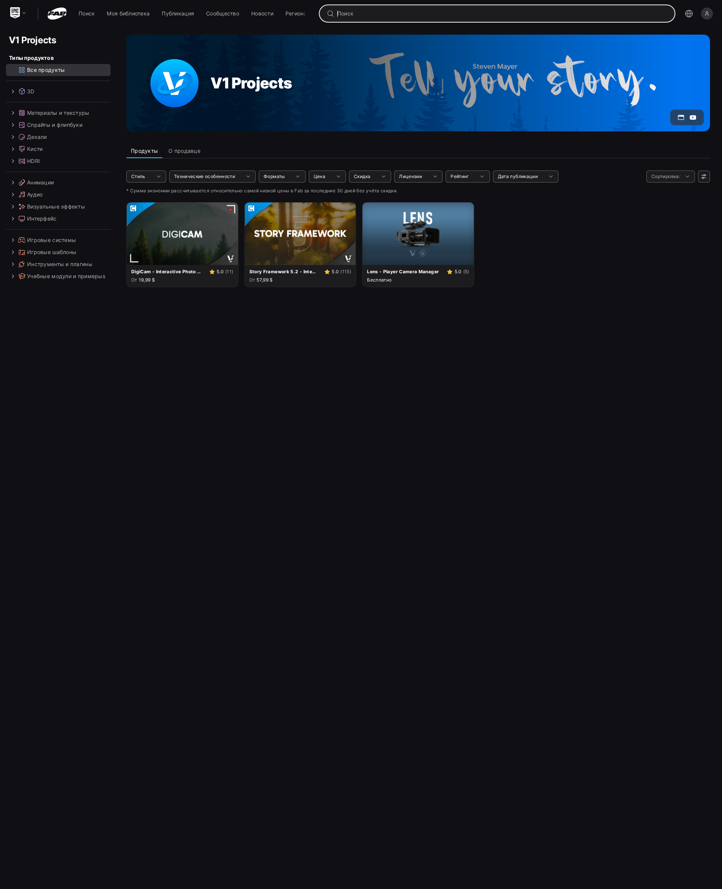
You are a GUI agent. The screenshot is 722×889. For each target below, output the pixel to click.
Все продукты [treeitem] (46, 70)
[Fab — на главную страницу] (57, 14)
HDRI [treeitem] (33, 161)
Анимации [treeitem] (40, 182)
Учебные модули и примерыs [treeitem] (66, 276)
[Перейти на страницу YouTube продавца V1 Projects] (693, 117)
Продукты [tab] (144, 151)
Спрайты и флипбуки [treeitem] (54, 125)
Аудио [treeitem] (34, 194)
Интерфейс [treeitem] (42, 218)
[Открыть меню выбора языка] (689, 14)
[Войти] (707, 14)
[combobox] (502, 13)
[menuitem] (87, 14)
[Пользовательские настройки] (704, 176)
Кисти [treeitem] (34, 149)
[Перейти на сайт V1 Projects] (681, 117)
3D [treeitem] (31, 91)
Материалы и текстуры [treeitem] (58, 113)
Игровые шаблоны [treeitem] (51, 252)
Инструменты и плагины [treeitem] (60, 264)
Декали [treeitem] (37, 137)
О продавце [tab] (184, 151)
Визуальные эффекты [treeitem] (56, 206)
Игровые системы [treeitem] (51, 240)
